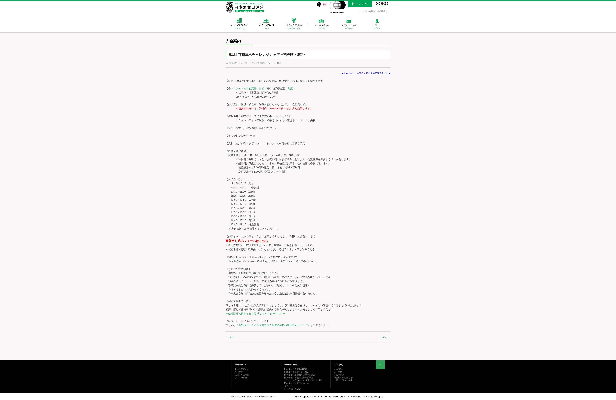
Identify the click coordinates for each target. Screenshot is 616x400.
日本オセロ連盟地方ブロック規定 (299, 375)
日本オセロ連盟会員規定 (295, 369)
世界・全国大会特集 (343, 380)
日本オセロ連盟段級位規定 (296, 372)
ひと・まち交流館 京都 (250, 88)
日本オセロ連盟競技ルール (296, 383)
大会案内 (338, 372)
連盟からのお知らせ (343, 378)
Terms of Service (369, 397)
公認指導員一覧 (241, 375)
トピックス (339, 375)
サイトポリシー (291, 386)
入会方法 (238, 372)
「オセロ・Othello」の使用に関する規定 (303, 380)
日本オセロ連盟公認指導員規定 (298, 378)
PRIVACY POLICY (293, 389)
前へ (231, 337)
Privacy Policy (350, 397)
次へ (384, 337)
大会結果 (338, 369)
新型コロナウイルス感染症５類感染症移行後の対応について (273, 325)
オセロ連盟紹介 (241, 369)
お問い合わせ (240, 378)
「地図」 (291, 88)
